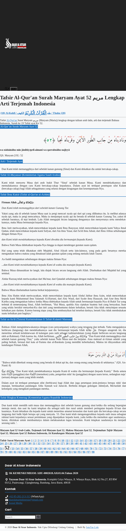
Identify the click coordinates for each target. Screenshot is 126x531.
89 (52, 452)
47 (109, 443)
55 (22, 448)
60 (45, 448)
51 (1, 448)
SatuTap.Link (92, 527)
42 (85, 443)
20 (109, 440)
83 (24, 452)
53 (12, 448)
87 (42, 452)
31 (34, 443)
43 (90, 443)
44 (95, 443)
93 (70, 452)
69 (86, 448)
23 (123, 440)
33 (43, 443)
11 (67, 440)
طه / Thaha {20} (56, 113)
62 (54, 448)
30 (29, 443)
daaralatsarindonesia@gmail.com (25, 499)
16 (90, 440)
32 (39, 443)
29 (24, 443)
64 (63, 448)
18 (100, 440)
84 (29, 452)
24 (1, 443)
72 (100, 448)
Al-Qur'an (12, 120)
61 (49, 448)
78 (1, 452)
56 (26, 448)
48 (114, 443)
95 (79, 452)
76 (118, 448)
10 (62, 440)
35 (53, 443)
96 (84, 452)
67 (77, 448)
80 (10, 452)
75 (114, 448)
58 (36, 448)
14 (81, 440)
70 (91, 448)
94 (75, 452)
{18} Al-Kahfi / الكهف (12, 113)
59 (40, 448)
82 (19, 452)
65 (68, 448)
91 (61, 452)
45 (100, 443)
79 (6, 452)
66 (72, 448)
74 (109, 448)
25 (6, 443)
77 (123, 448)
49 (118, 443)
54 (17, 448)
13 (76, 440)
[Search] (38, 517)
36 (57, 443)
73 (105, 448)
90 (56, 452)
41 (81, 443)
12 (72, 440)
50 (123, 443)
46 (104, 443)
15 (86, 440)
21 (114, 440)
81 (15, 452)
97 (88, 452)
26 (10, 443)
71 (95, 448)
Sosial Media (15, 503)
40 (76, 443)
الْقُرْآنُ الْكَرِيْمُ (36, 113)
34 (48, 443)
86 (38, 452)
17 (95, 440)
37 (62, 443)
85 (33, 452)
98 (93, 452)
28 (20, 443)
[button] (7, 89)
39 (71, 443)
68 (82, 448)
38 (67, 443)
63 (59, 448)
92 (65, 452)
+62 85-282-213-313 (19, 496)
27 (15, 443)
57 (31, 448)
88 (47, 452)
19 (104, 440)
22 (118, 440)
